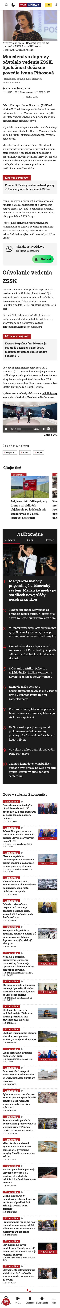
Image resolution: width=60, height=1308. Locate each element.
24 (49, 5)
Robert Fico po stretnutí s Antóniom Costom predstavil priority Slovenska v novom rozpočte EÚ (19, 836)
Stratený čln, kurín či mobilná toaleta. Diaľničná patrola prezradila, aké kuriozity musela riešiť (17, 1014)
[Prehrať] (6, 429)
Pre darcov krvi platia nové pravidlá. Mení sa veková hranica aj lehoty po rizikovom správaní (32, 713)
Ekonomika (11, 801)
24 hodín (10, 539)
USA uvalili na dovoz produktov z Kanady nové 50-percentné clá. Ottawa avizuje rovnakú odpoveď (19, 1249)
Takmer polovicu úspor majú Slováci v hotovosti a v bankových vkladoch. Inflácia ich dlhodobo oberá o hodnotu (19, 1176)
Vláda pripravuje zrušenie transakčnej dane (17, 1054)
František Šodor (15, 88)
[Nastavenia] (49, 429)
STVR (28, 88)
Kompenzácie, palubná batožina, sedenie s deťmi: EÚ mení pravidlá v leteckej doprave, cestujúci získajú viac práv (19, 937)
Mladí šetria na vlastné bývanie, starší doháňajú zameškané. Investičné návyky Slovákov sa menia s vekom (19, 1150)
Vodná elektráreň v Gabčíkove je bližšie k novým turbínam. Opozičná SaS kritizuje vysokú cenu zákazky (19, 1202)
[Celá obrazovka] (54, 429)
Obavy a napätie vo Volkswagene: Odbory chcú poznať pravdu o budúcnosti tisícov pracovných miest (18, 861)
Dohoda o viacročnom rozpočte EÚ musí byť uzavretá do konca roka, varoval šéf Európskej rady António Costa (18, 911)
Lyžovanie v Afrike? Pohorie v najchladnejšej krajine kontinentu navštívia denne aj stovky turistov (30, 672)
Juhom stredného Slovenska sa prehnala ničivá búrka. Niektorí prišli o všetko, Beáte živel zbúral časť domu (33, 614)
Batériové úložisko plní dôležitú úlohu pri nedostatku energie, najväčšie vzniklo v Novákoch (19, 1076)
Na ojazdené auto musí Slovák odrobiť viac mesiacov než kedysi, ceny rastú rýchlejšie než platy (19, 886)
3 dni (30, 539)
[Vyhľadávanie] (6, 5)
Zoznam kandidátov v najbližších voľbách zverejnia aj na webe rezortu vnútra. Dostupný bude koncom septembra (32, 770)
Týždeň (50, 539)
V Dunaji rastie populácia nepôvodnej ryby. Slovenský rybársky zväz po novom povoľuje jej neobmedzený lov (32, 632)
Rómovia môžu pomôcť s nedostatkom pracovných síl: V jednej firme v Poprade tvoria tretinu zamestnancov (33, 693)
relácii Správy (49, 393)
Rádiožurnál (18, 474)
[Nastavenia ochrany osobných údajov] (6, 1302)
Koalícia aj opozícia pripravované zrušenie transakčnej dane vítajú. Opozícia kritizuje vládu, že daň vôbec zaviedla (18, 963)
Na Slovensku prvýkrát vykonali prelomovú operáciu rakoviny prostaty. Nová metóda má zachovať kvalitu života (31, 733)
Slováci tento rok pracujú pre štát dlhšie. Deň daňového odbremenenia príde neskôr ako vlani (19, 1274)
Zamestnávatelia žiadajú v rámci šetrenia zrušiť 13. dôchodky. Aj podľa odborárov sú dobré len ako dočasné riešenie (32, 652)
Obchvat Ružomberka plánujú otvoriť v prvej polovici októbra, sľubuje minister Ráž (19, 1036)
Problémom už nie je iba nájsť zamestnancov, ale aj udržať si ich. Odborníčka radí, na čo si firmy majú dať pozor (19, 1226)
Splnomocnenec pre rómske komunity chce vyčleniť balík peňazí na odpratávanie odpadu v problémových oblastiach (19, 1101)
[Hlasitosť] (44, 429)
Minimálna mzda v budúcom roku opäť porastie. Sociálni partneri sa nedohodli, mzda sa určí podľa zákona (19, 989)
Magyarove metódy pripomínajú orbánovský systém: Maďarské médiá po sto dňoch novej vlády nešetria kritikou (32, 590)
